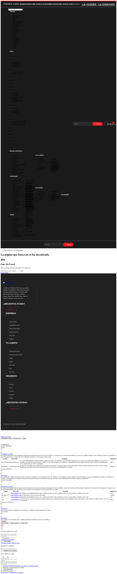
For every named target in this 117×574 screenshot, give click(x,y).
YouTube (11, 391)
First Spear (16, 225)
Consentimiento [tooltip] (5, 444)
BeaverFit (41, 193)
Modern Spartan (18, 194)
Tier (14, 168)
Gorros (15, 112)
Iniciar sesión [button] (4, 572)
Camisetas (11, 77)
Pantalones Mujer (19, 123)
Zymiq (15, 48)
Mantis (15, 33)
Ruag (14, 36)
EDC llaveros (17, 100)
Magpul (15, 31)
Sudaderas (11, 144)
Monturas (29, 212)
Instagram (11, 394)
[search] (98, 124)
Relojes (15, 94)
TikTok (11, 398)
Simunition (16, 38)
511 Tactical (17, 15)
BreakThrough (18, 186)
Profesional (17, 158)
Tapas (54, 172)
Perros (15, 102)
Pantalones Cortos (19, 124)
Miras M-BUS (30, 214)
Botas (15, 61)
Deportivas (16, 65)
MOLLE (15, 159)
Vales (10, 368)
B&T (14, 20)
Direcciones (12, 365)
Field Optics (17, 23)
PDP (27, 211)
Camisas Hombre (18, 72)
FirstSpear (16, 25)
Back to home (4, 272)
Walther (16, 44)
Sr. (4, 557)
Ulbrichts (16, 41)
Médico (15, 161)
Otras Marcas (17, 236)
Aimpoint (16, 16)
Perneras (16, 166)
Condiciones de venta (14, 325)
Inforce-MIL (17, 30)
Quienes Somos (13, 321)
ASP (14, 18)
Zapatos (15, 66)
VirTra (15, 43)
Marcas (10, 13)
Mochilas (16, 154)
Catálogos (11, 338)
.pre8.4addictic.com (16, 493)
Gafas (15, 92)
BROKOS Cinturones (19, 164)
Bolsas (15, 156)
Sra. (8, 557)
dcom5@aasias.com (27, 4)
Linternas (55, 162)
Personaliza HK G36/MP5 (20, 196)
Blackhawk (17, 234)
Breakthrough (18, 21)
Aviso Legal (12, 335)
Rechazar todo (17, 438)
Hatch (15, 28)
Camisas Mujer (18, 73)
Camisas (10, 70)
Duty (14, 163)
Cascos (54, 199)
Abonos (11, 361)
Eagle (15, 223)
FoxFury (16, 26)
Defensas (55, 191)
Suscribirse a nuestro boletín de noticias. (13, 567)
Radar (15, 34)
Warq (14, 46)
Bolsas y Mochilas (13, 152)
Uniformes (11, 147)
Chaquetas (11, 80)
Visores (54, 159)
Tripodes (29, 188)
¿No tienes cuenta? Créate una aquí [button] (10, 543)
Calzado (10, 59)
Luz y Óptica (37, 156)
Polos (9, 131)
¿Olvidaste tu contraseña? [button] (7, 539)
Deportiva (11, 105)
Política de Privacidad (14, 328)
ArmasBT (29, 185)
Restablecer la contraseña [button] (16, 572)
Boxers (10, 53)
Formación (37, 189)
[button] (7, 454)
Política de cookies (6, 436)
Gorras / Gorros (12, 108)
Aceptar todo (24, 523)
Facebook (11, 384)
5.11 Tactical (17, 180)
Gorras (15, 111)
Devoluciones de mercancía (15, 354)
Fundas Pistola (31, 198)
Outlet (10, 216)
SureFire (16, 39)
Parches (15, 99)
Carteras (16, 95)
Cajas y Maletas (18, 169)
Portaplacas (11, 137)
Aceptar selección (14, 523)
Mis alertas (11, 372)
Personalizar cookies (6, 438)
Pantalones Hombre (19, 121)
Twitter (11, 387)
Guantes (10, 116)
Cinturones (11, 87)
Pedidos (11, 358)
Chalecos (10, 83)
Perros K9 (29, 209)
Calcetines (11, 56)
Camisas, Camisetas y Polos (29, 228)
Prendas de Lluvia (13, 141)
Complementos (12, 90)
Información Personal (14, 351)
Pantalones (11, 119)
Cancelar (3, 521)
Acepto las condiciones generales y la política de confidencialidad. (20, 566)
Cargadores (30, 191)
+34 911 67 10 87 (41, 4)
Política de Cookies (14, 332)
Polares (10, 134)
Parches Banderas (19, 172)
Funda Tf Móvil (18, 97)
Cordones (16, 63)
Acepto (24, 438)
